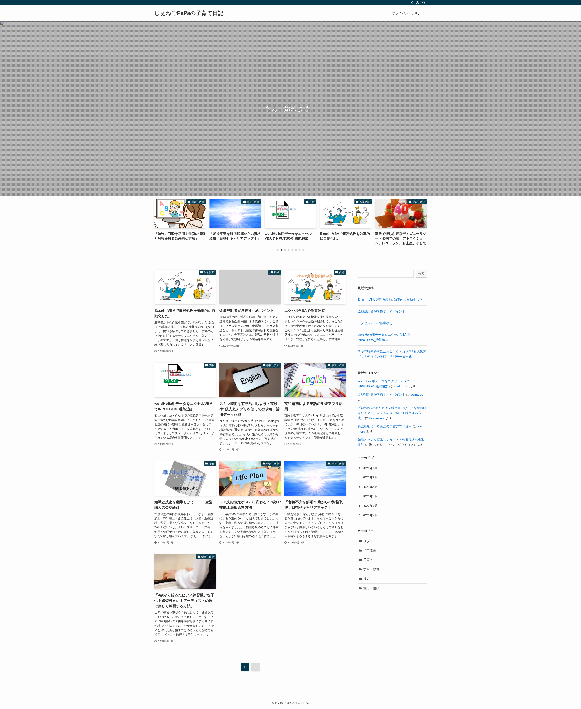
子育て (368, 560)
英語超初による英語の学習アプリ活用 (385, 426)
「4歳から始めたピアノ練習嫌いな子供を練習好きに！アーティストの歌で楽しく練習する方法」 (392, 413)
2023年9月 (370, 477)
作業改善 (369, 550)
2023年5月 (370, 506)
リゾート (369, 541)
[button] (278, 250)
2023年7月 (370, 496)
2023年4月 (370, 515)
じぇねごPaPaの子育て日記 (188, 13)
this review (376, 418)
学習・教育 (371, 569)
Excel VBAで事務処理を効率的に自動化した (390, 299)
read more (400, 386)
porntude (416, 394)
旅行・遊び (371, 588)
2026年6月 (370, 468)
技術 (366, 578)
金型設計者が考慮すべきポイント (381, 311)
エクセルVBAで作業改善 (375, 323)
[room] (412, 2)
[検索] (424, 2)
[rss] (418, 2)
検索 (421, 273)
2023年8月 (370, 487)
